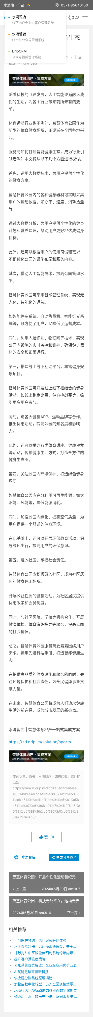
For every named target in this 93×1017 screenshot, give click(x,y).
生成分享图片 (66, 857)
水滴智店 (28, 857)
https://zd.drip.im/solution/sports (40, 741)
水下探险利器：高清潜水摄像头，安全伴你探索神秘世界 (45, 946)
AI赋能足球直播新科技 (31, 972)
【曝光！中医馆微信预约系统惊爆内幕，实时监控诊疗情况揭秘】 (45, 953)
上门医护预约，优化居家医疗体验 (40, 940)
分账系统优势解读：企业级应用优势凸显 (45, 965)
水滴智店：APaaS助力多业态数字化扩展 (45, 990)
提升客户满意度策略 (29, 959)
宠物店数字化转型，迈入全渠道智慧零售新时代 (45, 984)
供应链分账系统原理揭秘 (33, 978)
